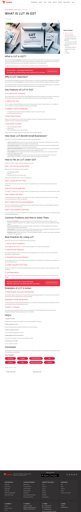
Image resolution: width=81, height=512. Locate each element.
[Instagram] (69, 475)
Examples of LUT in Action (70, 49)
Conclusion (68, 52)
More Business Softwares (28, 496)
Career (6, 510)
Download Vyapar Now (52, 282)
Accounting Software (27, 486)
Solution (40, 2)
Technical (49, 362)
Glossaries (11, 9)
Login (73, 2)
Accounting (10, 358)
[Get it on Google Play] (45, 475)
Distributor (44, 486)
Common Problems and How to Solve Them (70, 44)
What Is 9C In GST (37, 371)
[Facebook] (67, 475)
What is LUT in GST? (69, 33)
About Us (55, 2)
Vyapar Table (7, 488)
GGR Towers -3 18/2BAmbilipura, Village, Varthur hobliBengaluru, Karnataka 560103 (29, 507)
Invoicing (23, 358)
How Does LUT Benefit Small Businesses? (70, 39)
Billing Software (26, 484)
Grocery (43, 488)
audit (10, 246)
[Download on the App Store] (54, 475)
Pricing (49, 2)
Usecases (63, 488)
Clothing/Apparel (45, 496)
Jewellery (44, 490)
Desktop (60, 2)
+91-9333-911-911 (47, 507)
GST (16, 9)
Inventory (10, 362)
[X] (77, 475)
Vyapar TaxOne (7, 486)
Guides (62, 490)
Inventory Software (27, 488)
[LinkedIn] (74, 475)
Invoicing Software (26, 490)
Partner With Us (66, 2)
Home (45, 2)
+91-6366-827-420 (47, 509)
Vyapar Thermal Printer (9, 494)
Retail (43, 484)
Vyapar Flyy (7, 490)
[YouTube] (72, 475)
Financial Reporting (36, 358)
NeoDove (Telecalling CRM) (10, 492)
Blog (62, 484)
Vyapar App (7, 484)
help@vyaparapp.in (64, 507)
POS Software (26, 492)
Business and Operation (36, 362)
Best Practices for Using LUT (70, 47)
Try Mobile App (34, 2)
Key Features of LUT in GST (70, 36)
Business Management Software (29, 494)
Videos (62, 486)
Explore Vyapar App (52, 71)
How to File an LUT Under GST (71, 42)
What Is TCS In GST (10, 371)
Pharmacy (44, 492)
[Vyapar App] (7, 2)
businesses (20, 82)
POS (23, 362)
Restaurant (44, 494)
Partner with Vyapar (8, 508)
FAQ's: (66, 51)
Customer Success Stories (66, 492)
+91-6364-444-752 (47, 505)
